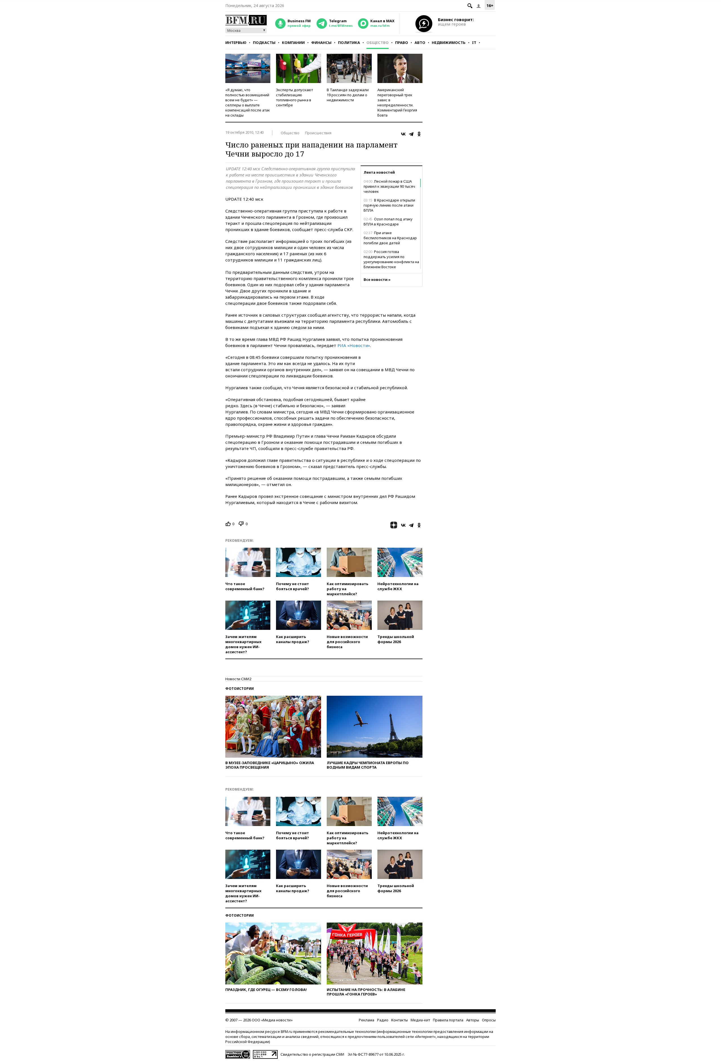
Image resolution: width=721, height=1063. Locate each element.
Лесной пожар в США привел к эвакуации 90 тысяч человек (389, 186)
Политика (349, 42)
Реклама (366, 1019)
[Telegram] (411, 134)
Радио (382, 1019)
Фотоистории (239, 688)
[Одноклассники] (419, 134)
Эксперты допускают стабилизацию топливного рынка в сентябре (294, 97)
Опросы (489, 1019)
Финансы (321, 42)
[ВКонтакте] (403, 134)
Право (401, 42)
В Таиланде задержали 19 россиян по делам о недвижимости (348, 94)
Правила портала (448, 1019)
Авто (420, 42)
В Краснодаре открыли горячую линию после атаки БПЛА (389, 205)
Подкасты (264, 42)
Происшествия (318, 133)
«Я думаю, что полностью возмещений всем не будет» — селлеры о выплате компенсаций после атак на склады (247, 102)
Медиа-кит (420, 1019)
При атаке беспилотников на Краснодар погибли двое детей (390, 237)
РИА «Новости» (353, 345)
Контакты (399, 1019)
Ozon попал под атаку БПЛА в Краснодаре (388, 221)
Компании (293, 42)
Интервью (235, 42)
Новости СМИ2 (238, 678)
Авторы (472, 1019)
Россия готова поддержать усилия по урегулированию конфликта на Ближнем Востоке (391, 259)
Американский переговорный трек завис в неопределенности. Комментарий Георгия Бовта (397, 102)
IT (474, 42)
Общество (377, 42)
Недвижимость (449, 42)
